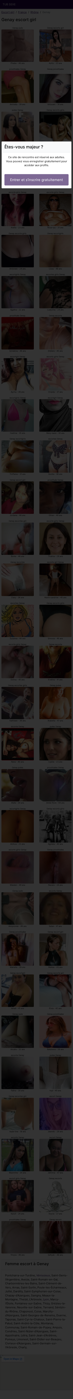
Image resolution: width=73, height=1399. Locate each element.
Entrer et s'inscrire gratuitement (36, 180)
